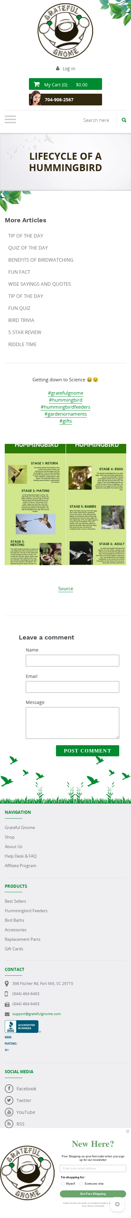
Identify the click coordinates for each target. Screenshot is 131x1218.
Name (32, 650)
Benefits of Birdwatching (40, 260)
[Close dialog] (128, 1131)
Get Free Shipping (93, 1193)
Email (32, 676)
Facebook (26, 1089)
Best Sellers (15, 901)
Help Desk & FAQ (21, 856)
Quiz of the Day (28, 247)
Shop (10, 837)
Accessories (15, 930)
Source (65, 588)
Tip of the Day (25, 235)
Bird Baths (14, 920)
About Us (13, 846)
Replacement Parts (22, 939)
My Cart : (65, 85)
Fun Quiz (19, 308)
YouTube (26, 1112)
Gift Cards (14, 949)
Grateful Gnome (20, 827)
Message (35, 702)
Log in (69, 68)
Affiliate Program (20, 865)
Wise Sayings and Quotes (39, 284)
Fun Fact (19, 272)
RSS (20, 1124)
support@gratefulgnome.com (36, 1013)
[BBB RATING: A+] (23, 1023)
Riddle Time (22, 344)
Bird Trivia (21, 320)
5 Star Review (24, 332)
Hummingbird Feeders (26, 911)
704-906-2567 (59, 100)
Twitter (24, 1100)
